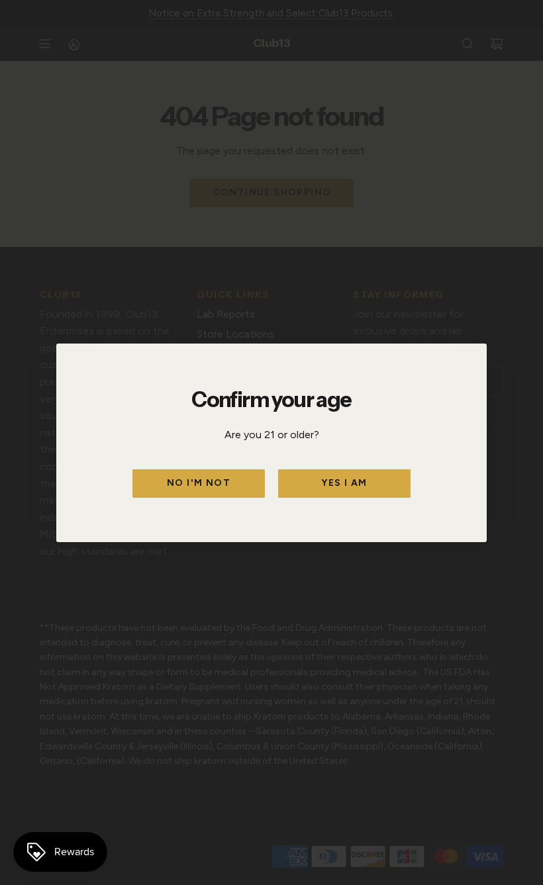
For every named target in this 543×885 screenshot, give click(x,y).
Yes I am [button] (344, 483)
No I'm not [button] (198, 483)
